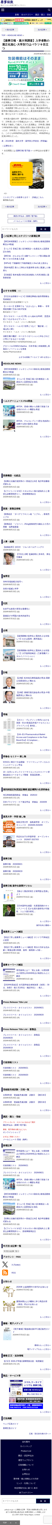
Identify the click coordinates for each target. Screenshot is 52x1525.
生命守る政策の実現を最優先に (16, 609)
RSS (14, 1273)
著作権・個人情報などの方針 (26, 1479)
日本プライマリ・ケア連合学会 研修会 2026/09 (25, 802)
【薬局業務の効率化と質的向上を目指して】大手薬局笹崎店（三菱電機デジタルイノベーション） (32, 653)
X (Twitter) (16, 1265)
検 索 (43, 229)
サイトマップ (26, 1446)
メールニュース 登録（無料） (16, 1139)
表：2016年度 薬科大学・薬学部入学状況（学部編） (25, 141)
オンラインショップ (11, 1132)
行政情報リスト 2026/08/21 (15, 1068)
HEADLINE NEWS (14, 35)
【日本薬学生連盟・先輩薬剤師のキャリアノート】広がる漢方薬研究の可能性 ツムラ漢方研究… (32, 909)
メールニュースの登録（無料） (26, 221)
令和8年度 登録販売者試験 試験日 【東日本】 (25, 1095)
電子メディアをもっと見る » (38, 1349)
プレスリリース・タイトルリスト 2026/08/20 (23, 1015)
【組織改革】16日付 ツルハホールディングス (23, 547)
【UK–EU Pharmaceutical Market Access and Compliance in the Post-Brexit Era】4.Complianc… (31, 737)
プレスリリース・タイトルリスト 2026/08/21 (23, 1008)
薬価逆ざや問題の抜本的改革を (16, 616)
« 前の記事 (9, 30)
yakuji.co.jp (8, 1510)
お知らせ (26, 1469)
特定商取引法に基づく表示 (26, 1488)
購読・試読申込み (26, 1456)
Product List (26, 1451)
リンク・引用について (26, 1483)
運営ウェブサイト (26, 1460)
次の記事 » (42, 30)
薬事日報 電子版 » (24, 151)
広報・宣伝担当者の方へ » (39, 1434)
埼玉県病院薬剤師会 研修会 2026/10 (20, 795)
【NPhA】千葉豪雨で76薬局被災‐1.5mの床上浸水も (25, 263)
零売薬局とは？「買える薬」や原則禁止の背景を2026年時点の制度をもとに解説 (33, 973)
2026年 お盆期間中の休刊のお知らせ (32, 1287)
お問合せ (26, 1474)
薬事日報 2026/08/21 (12, 864)
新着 (17, 15)
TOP (3, 35)
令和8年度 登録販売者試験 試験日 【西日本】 (25, 1102)
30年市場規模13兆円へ (13, 582)
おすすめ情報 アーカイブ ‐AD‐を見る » (34, 357)
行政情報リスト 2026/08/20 (15, 1075)
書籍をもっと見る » (42, 1345)
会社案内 (26, 1442)
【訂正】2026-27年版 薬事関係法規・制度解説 (23, 1361)
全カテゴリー (27, 15)
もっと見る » (45, 283)
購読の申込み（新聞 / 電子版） (26, 216)
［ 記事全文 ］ (8, 146)
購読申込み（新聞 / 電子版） (15, 1125)
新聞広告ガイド (10, 1428)
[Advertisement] (26, 456)
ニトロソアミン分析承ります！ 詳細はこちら (23, 197)
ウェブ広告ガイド (11, 1424)
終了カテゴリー (26, 1493)
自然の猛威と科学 (11, 589)
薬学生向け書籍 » (43, 925)
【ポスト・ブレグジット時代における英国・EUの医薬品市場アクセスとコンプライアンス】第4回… (33, 723)
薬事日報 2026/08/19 (12, 871)
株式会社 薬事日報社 (25, 1512)
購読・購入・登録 (43, 15)
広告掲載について (26, 1465)
